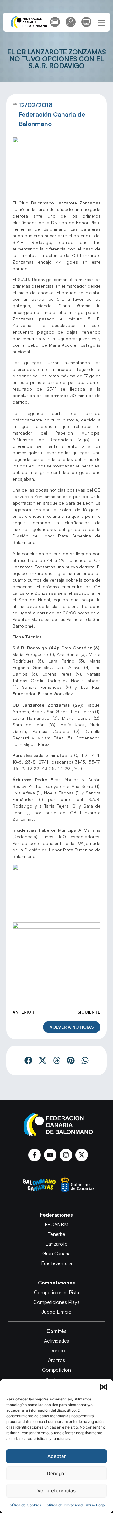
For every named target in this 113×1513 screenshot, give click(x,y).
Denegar (56, 1473)
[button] (103, 1387)
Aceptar (56, 1456)
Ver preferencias (56, 1491)
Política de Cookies (24, 1505)
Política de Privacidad (63, 1505)
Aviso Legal (96, 1505)
